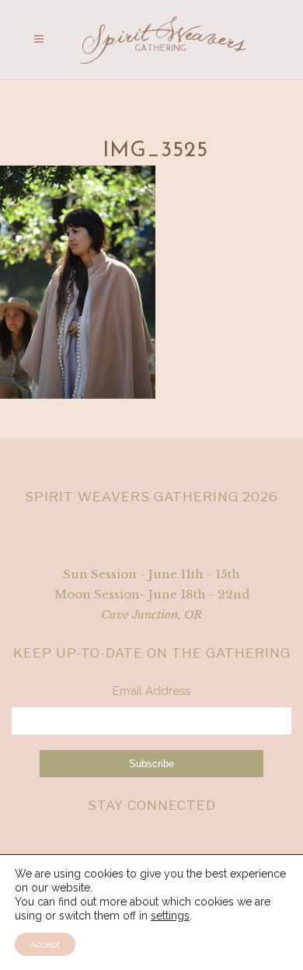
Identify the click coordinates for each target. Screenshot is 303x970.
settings (170, 915)
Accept (45, 944)
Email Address (151, 691)
